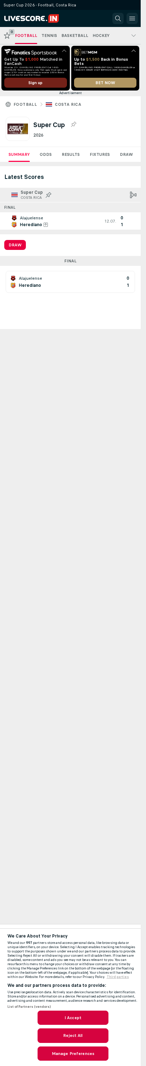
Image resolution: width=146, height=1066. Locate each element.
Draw (126, 154)
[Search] (118, 18)
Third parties (118, 977)
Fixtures (100, 154)
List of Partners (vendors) (29, 1007)
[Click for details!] (70, 221)
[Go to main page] (36, 18)
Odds (46, 154)
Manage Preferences (73, 1053)
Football (25, 104)
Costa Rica (68, 104)
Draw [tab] (15, 244)
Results (71, 154)
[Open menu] (132, 18)
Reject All (73, 1035)
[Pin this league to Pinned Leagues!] (73, 124)
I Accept (73, 1017)
